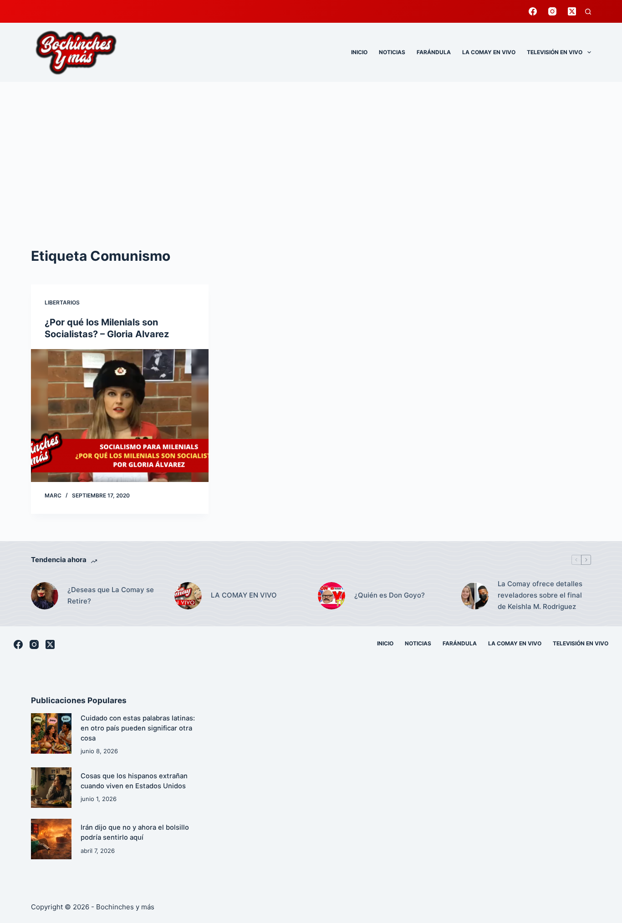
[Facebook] (533, 11)
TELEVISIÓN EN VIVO (554, 52)
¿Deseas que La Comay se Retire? (110, 595)
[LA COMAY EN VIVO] (188, 595)
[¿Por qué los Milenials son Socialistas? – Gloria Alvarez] (120, 415)
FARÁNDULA (434, 52)
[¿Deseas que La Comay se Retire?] (44, 595)
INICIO (359, 52)
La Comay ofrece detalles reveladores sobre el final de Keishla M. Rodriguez (540, 595)
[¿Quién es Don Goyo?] (331, 595)
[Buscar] (588, 12)
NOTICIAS (392, 52)
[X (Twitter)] (572, 11)
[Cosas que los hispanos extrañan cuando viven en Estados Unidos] (51, 787)
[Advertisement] (311, 150)
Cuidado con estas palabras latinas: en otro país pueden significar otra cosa (138, 728)
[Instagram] (552, 11)
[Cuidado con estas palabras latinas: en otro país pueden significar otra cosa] (51, 733)
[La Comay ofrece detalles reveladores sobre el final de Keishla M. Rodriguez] (475, 595)
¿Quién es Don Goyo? (389, 595)
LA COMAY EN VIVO (488, 52)
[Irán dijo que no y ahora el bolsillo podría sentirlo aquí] (51, 839)
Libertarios (62, 302)
